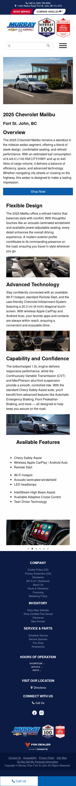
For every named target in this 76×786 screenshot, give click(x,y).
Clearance (38, 617)
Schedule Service (38, 635)
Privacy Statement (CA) (38, 573)
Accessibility (30, 758)
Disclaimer (38, 577)
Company (38, 563)
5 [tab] (44, 549)
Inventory (38, 603)
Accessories (38, 646)
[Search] (48, 45)
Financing (38, 592)
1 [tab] (28, 549)
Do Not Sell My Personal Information (37, 761)
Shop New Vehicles (38, 610)
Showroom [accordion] (36, 663)
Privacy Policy (46, 758)
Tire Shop (38, 643)
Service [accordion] (36, 666)
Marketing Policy (38, 596)
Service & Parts (38, 628)
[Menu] (63, 47)
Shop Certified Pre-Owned (38, 614)
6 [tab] (48, 549)
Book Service (21, 11)
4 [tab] (40, 549)
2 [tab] (32, 549)
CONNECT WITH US (38, 696)
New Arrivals (38, 621)
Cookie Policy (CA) (38, 569)
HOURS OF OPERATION (38, 657)
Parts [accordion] (36, 670)
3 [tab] (36, 549)
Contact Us (15, 758)
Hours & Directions (38, 588)
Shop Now (38, 191)
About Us (38, 584)
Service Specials (38, 639)
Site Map (62, 758)
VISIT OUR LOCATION (38, 680)
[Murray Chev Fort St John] (21, 27)
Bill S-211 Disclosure (38, 581)
